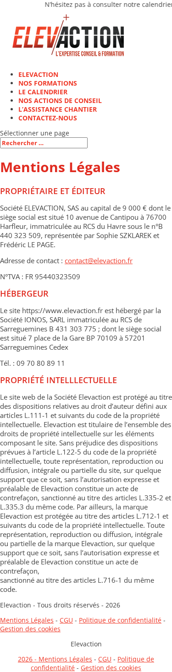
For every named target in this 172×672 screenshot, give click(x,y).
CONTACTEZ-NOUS (47, 118)
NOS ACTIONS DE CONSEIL (60, 100)
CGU (66, 620)
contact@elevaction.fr (99, 260)
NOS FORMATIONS (47, 83)
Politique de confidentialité (120, 620)
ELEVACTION (38, 74)
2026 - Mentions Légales (55, 659)
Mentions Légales (27, 620)
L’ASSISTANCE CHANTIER (57, 109)
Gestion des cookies (30, 628)
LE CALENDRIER (42, 91)
